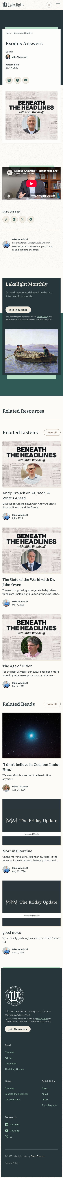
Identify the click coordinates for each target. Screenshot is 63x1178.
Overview (9, 1052)
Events (45, 1088)
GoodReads (11, 1063)
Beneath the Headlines (23, 33)
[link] (18, 309)
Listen (8, 33)
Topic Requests (49, 1105)
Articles (9, 1057)
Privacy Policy (42, 316)
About (45, 1093)
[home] (13, 4)
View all (52, 432)
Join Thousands (18, 309)
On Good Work (12, 1099)
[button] (57, 5)
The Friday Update (14, 1069)
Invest (45, 1099)
